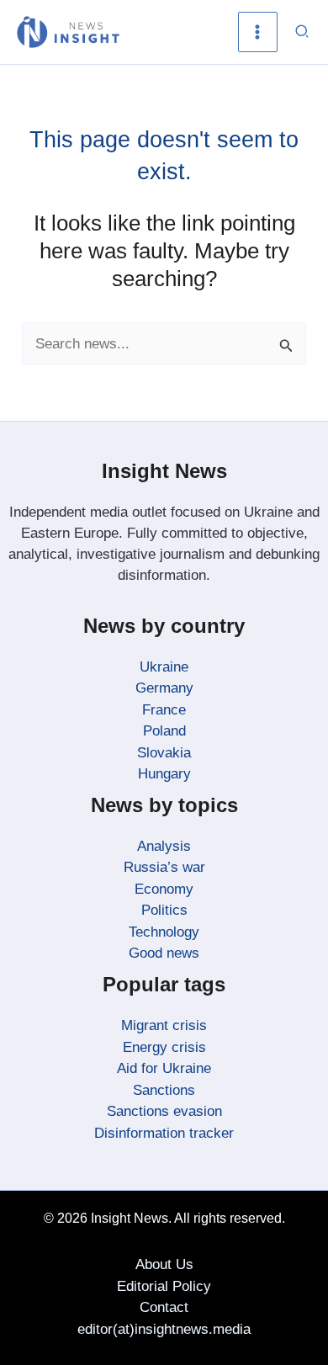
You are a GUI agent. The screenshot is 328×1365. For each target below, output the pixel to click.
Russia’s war (164, 867)
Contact (164, 1307)
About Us (164, 1264)
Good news (164, 953)
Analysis (164, 846)
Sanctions (164, 1090)
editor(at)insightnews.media (164, 1329)
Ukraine (164, 667)
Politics (164, 910)
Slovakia (164, 753)
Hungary (164, 774)
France (164, 710)
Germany (164, 688)
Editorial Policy (164, 1286)
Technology (164, 932)
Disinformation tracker (164, 1133)
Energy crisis (164, 1047)
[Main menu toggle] (258, 32)
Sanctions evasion (164, 1111)
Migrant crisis (164, 1025)
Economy (164, 889)
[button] (302, 32)
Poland (164, 731)
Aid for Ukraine (164, 1068)
